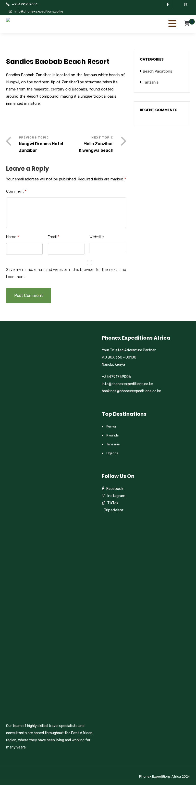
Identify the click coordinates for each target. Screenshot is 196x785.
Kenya (111, 426)
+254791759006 (25, 4)
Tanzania (150, 82)
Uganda (112, 453)
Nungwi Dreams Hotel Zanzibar (41, 147)
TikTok (111, 503)
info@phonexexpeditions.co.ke (39, 11)
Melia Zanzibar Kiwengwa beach (96, 147)
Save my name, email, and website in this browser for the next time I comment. (66, 273)
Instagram (115, 495)
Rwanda (112, 435)
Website (97, 237)
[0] (187, 25)
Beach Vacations (157, 71)
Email (53, 237)
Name (12, 237)
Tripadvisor (112, 510)
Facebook (113, 488)
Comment (16, 191)
